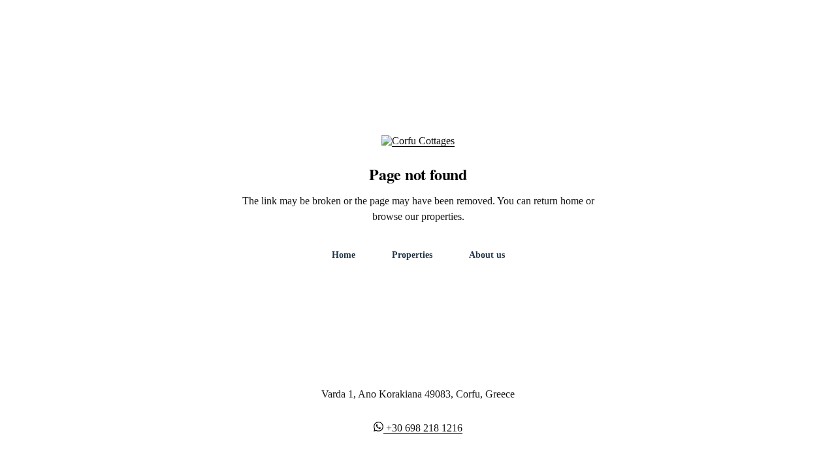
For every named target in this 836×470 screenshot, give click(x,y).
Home (343, 254)
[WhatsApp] (380, 427)
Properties (412, 254)
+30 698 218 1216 (424, 427)
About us (487, 254)
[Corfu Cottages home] (418, 149)
